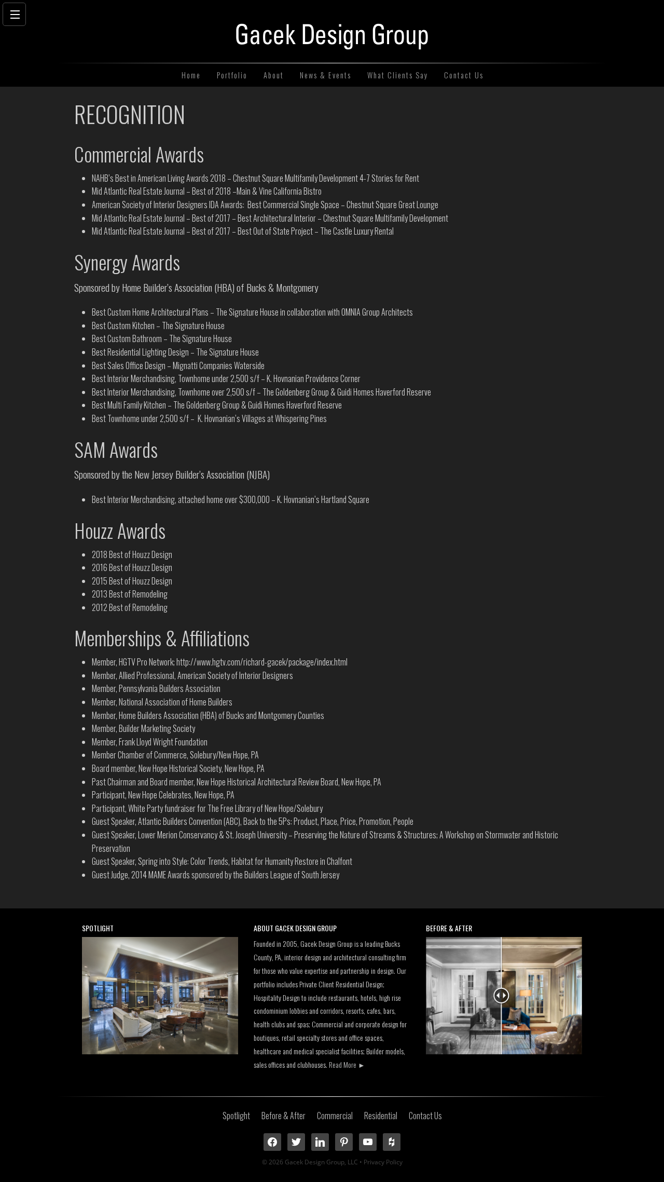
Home (191, 75)
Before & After (283, 1115)
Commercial (335, 1115)
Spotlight (236, 1115)
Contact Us (463, 75)
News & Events (325, 75)
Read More (347, 1064)
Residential (380, 1115)
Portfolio (232, 75)
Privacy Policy (383, 1162)
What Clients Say (397, 75)
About (274, 75)
